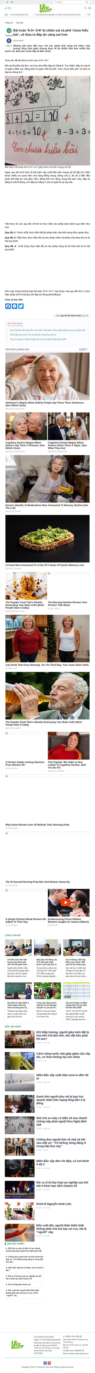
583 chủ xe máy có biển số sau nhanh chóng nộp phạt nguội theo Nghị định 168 (61, 1121)
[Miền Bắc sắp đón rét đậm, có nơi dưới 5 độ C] (20, 1168)
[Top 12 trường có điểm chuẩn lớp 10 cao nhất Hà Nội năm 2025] (76, 990)
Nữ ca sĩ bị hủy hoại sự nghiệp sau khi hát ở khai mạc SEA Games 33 (62, 1184)
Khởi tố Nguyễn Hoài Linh (53, 1204)
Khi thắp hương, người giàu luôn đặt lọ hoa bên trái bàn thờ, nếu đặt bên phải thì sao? (62, 1035)
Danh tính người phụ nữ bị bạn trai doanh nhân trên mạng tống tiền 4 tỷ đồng (60, 1100)
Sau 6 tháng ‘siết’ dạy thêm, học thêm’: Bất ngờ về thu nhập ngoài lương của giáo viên (48, 330)
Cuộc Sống (46, 1042)
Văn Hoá (9, 953)
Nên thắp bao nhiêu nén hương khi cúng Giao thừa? (33, 335)
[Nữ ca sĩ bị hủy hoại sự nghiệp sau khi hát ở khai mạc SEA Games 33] (20, 1190)
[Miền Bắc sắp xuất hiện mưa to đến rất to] (20, 1082)
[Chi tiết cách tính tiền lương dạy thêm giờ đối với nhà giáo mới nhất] (18, 947)
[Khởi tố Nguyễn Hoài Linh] (20, 1211)
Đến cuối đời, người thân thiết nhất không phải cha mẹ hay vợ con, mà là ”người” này (61, 1229)
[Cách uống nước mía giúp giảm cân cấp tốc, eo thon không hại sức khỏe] (20, 1061)
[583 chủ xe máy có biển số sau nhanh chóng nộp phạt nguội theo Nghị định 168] (20, 1125)
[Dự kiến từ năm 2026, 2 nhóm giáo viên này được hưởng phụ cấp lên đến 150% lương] (18, 990)
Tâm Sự (45, 1150)
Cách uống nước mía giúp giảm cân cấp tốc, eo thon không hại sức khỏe (32, 15)
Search (87, 2)
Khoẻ (44, 1061)
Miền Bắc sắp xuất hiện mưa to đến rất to (74, 15)
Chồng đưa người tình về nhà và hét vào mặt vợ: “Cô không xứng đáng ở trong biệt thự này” (61, 1143)
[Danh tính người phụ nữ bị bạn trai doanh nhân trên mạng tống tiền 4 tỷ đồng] (20, 1104)
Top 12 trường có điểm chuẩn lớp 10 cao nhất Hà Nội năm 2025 (38, 339)
